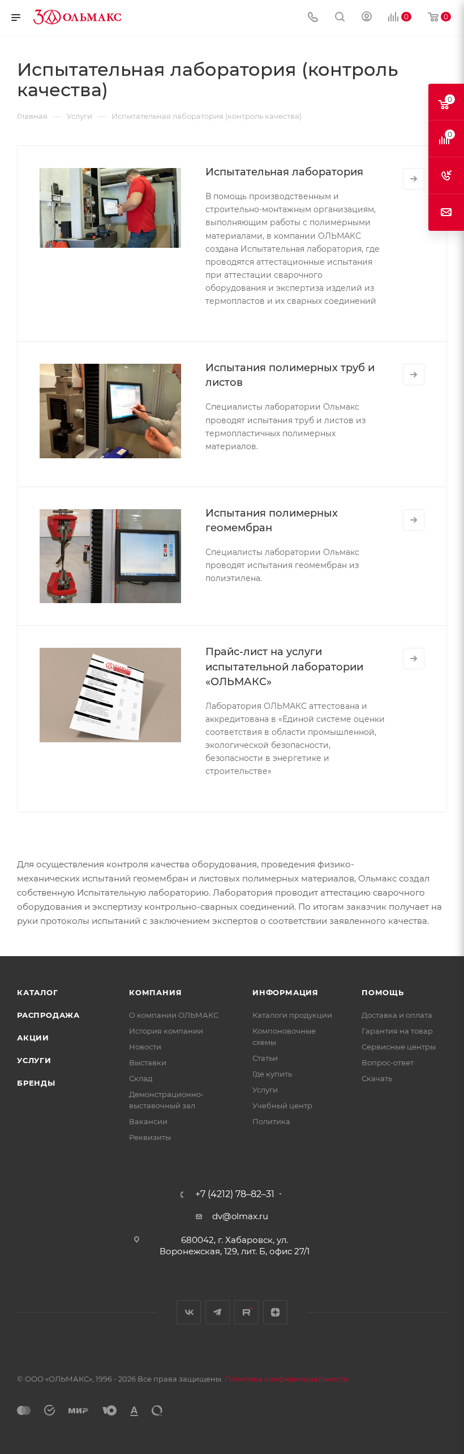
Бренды (36, 1082)
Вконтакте (189, 1312)
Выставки (147, 1062)
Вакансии (148, 1121)
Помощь (383, 992)
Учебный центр (282, 1105)
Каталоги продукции (292, 1014)
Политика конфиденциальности (287, 1378)
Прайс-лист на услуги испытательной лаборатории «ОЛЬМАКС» (284, 666)
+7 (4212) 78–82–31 (234, 1194)
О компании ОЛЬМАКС (173, 1014)
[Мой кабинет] (367, 17)
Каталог (37, 992)
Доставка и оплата (397, 1014)
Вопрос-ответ (388, 1062)
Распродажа (48, 1014)
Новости (145, 1046)
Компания (155, 992)
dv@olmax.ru (240, 1216)
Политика (271, 1121)
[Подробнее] (413, 179)
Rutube (246, 1312)
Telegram (217, 1312)
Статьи (265, 1057)
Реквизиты (150, 1137)
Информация (285, 992)
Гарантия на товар (397, 1030)
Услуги (34, 1060)
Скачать (377, 1078)
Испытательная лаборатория (284, 172)
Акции (33, 1037)
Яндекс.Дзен (275, 1312)
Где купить (272, 1073)
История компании (166, 1030)
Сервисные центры (399, 1046)
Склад (140, 1078)
